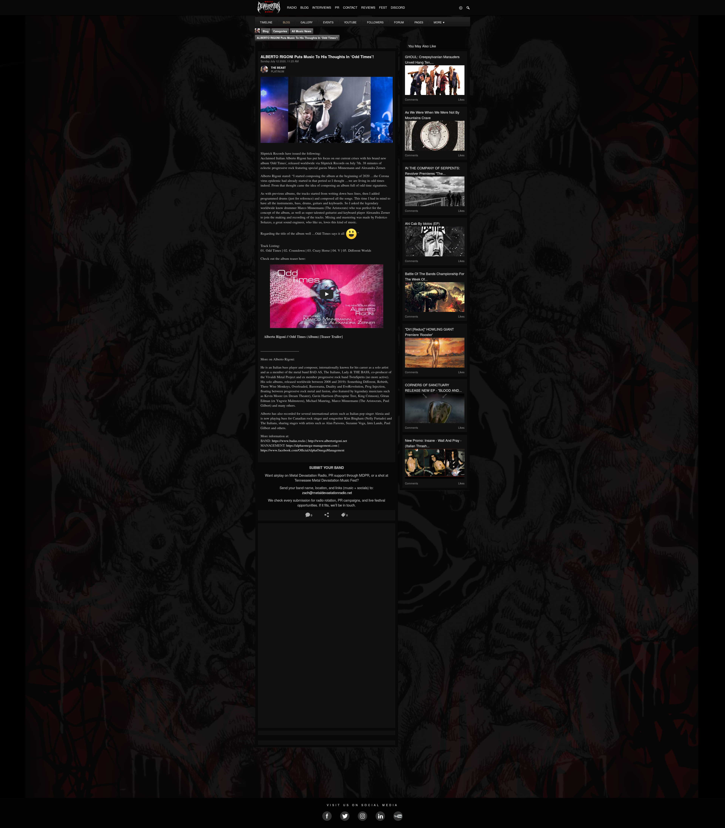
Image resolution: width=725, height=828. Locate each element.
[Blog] (259, 46)
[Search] (468, 8)
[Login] (461, 8)
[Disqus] (326, 576)
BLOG (304, 7)
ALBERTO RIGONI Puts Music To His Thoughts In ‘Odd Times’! (297, 38)
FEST (383, 7)
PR (337, 7)
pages (418, 22)
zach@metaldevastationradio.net (326, 492)
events (328, 22)
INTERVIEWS (321, 7)
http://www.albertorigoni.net (327, 440)
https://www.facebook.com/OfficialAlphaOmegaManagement (302, 450)
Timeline (266, 22)
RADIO (292, 7)
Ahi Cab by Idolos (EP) (422, 223)
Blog (266, 31)
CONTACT (350, 7)
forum (399, 22)
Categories (280, 31)
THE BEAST (278, 67)
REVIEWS (368, 7)
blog (286, 22)
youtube (350, 22)
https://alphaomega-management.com (311, 445)
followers (375, 22)
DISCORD (398, 7)
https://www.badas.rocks (288, 440)
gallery (306, 22)
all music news (301, 31)
